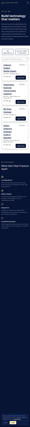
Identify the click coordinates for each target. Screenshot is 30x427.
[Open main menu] (28, 3)
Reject (6, 422)
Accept (13, 422)
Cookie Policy (17, 419)
